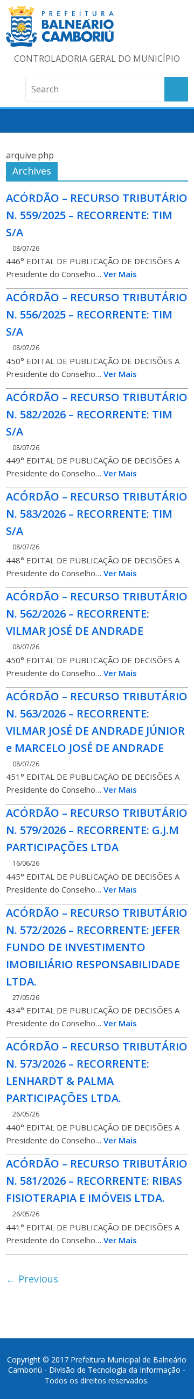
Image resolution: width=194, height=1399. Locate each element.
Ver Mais (120, 274)
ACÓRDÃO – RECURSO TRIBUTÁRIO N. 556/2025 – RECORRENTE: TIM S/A (97, 314)
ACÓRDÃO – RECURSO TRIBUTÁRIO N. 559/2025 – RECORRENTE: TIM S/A (97, 215)
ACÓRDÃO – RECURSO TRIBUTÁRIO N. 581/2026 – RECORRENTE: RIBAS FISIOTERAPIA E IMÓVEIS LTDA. (97, 1180)
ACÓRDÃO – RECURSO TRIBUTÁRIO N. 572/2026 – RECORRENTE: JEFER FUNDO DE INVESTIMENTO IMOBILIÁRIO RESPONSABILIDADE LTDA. (97, 947)
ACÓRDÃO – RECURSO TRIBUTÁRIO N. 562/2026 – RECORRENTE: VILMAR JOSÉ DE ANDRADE (97, 613)
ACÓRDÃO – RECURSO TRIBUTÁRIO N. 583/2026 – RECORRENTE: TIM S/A (97, 513)
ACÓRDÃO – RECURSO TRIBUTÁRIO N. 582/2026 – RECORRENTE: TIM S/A (97, 414)
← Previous (32, 1278)
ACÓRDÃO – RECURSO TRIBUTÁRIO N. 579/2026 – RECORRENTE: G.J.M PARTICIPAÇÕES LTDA (97, 830)
